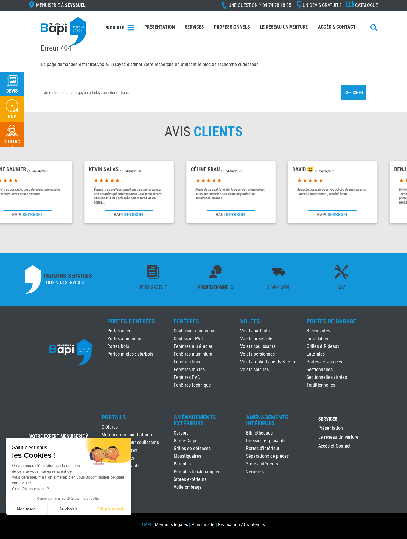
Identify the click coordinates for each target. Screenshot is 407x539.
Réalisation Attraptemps (241, 524)
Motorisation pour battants (127, 435)
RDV (12, 116)
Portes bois (118, 346)
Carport (181, 433)
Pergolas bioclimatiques (197, 471)
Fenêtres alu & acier (193, 346)
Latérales (316, 354)
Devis (12, 91)
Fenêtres (186, 321)
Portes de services (324, 362)
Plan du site (203, 524)
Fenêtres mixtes (189, 369)
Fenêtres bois (187, 362)
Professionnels (232, 27)
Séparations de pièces (267, 456)
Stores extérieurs (190, 479)
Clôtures (110, 427)
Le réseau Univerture (284, 27)
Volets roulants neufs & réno (267, 362)
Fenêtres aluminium (193, 354)
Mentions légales (171, 524)
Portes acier (119, 331)
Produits (114, 28)
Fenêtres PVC (187, 377)
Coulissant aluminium (194, 331)
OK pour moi (110, 509)
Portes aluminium (124, 338)
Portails (114, 417)
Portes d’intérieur (262, 448)
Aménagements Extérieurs (195, 420)
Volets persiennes (257, 354)
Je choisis (68, 509)
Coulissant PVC (188, 338)
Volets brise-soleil (257, 338)
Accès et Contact (334, 446)
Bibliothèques (259, 433)
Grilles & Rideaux (323, 346)
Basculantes (318, 331)
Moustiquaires (187, 456)
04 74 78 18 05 (276, 5)
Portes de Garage (331, 321)
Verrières (255, 471)
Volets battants (255, 331)
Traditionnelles (321, 385)
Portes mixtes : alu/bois (130, 354)
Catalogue (366, 5)
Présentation (159, 27)
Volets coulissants (257, 346)
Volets (250, 321)
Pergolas (182, 464)
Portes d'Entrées (131, 321)
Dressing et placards (265, 440)
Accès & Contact (337, 27)
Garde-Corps (185, 440)
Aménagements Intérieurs (267, 420)
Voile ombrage (188, 487)
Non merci (26, 509)
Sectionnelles (320, 369)
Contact (12, 144)
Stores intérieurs (262, 464)
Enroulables (318, 338)
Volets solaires (254, 369)
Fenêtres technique (192, 385)
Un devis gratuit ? (322, 5)
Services (194, 27)
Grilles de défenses (192, 448)
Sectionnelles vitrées (327, 377)
